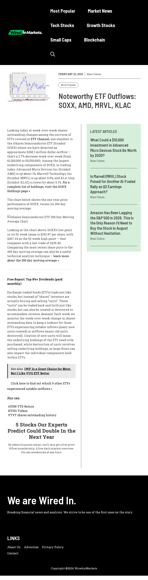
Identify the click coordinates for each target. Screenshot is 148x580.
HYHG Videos (17, 411)
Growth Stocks (101, 25)
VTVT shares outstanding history (32, 415)
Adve (28, 547)
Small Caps (60, 39)
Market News (100, 11)
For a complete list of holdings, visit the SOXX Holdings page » (38, 186)
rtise (35, 547)
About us (13, 547)
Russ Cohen (94, 74)
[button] (52, 54)
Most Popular (62, 11)
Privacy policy (53, 547)
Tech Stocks (62, 25)
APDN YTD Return (21, 406)
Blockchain (94, 39)
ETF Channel (40, 139)
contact (12, 553)
